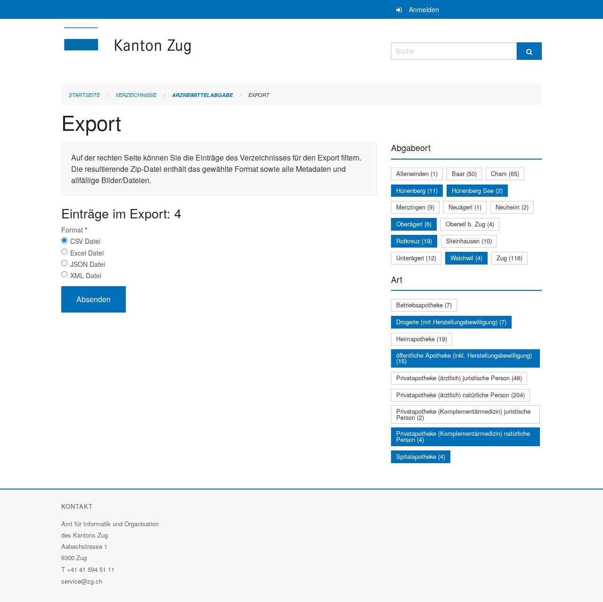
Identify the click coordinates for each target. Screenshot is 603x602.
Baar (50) (464, 173)
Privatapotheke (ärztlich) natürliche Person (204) (460, 394)
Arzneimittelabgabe (202, 94)
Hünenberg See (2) (477, 190)
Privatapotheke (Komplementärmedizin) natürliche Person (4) (463, 436)
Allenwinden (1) (417, 173)
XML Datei (85, 275)
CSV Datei (85, 241)
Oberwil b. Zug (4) (470, 223)
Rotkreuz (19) (414, 240)
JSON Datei (87, 264)
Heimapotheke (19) (421, 338)
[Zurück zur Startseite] (183, 49)
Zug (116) (509, 257)
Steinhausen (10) (469, 240)
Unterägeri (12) (416, 257)
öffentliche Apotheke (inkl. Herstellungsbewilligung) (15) (464, 358)
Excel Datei (87, 252)
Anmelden (424, 9)
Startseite (84, 94)
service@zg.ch (81, 581)
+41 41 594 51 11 (90, 569)
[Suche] (529, 51)
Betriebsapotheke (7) (424, 304)
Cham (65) (505, 173)
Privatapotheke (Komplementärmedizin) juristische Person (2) (463, 414)
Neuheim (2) (512, 206)
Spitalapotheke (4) (420, 456)
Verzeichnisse (135, 94)
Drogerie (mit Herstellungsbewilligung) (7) (451, 321)
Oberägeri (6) (414, 223)
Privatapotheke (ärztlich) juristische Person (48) (459, 377)
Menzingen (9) (415, 206)
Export (258, 94)
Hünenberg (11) (417, 190)
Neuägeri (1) (464, 206)
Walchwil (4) (466, 257)
